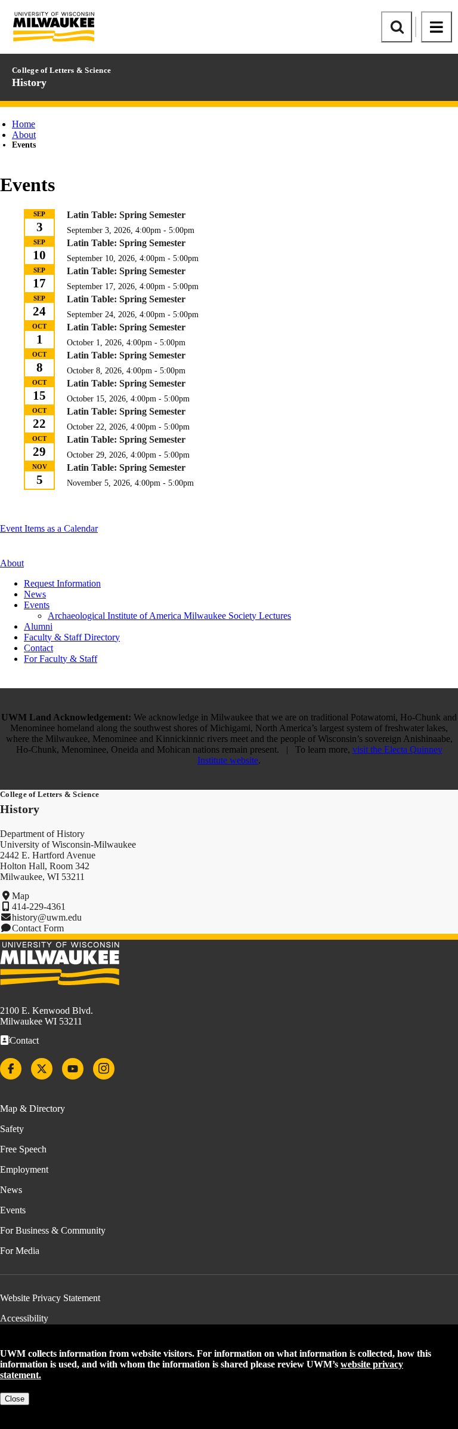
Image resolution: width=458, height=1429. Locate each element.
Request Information (62, 583)
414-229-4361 (39, 906)
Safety (12, 1129)
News (35, 594)
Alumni (38, 626)
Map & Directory (32, 1108)
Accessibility (24, 1318)
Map (20, 896)
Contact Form (38, 928)
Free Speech (23, 1149)
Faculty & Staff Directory (72, 637)
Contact (38, 648)
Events (13, 1210)
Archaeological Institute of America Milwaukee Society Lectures (169, 616)
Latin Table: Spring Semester (126, 215)
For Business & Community (53, 1230)
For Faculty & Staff (60, 659)
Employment (24, 1169)
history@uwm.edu (47, 917)
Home (23, 124)
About (24, 135)
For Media (19, 1251)
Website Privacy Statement (50, 1298)
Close (14, 1398)
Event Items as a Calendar (49, 528)
